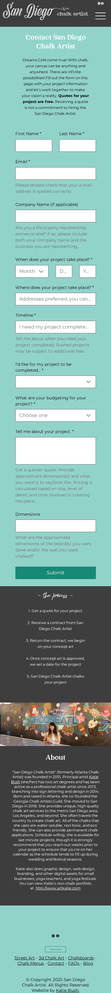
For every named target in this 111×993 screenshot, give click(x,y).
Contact (56, 963)
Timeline (25, 315)
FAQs (73, 963)
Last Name (71, 133)
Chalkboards (81, 958)
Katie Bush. (67, 990)
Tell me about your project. (44, 431)
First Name (28, 133)
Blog (88, 963)
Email (22, 161)
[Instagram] (99, 3)
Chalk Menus (30, 963)
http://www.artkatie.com (58, 888)
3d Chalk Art (51, 958)
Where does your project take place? (54, 287)
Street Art (25, 958)
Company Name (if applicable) (46, 204)
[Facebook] (102, 3)
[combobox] (32, 271)
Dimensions (27, 514)
